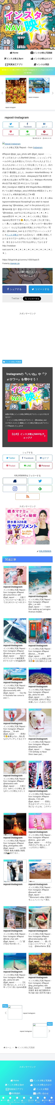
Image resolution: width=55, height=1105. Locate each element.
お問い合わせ (42, 1093)
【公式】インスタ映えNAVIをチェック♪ (27, 435)
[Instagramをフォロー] (15, 488)
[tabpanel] (16, 93)
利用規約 (16, 1093)
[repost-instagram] (11, 143)
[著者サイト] (15, 481)
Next (52, 93)
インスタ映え (12, 234)
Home (16, 1080)
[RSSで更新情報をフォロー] (27, 496)
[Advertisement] (27, 335)
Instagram (38, 147)
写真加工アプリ (16, 1089)
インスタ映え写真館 (13, 361)
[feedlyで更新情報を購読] (40, 488)
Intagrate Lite (15, 263)
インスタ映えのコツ (42, 1084)
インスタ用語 (42, 1089)
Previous (2, 93)
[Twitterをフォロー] (40, 481)
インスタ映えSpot (15, 1084)
